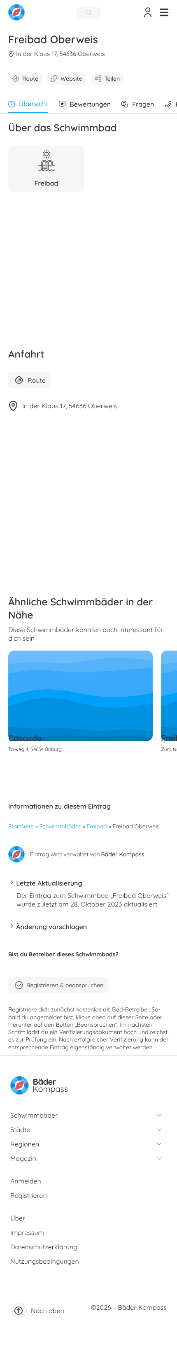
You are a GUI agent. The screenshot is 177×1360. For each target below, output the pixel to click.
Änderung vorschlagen (51, 927)
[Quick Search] (88, 12)
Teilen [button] (112, 78)
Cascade (25, 738)
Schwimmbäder (60, 826)
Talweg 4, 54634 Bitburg (35, 749)
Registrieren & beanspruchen (64, 985)
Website (71, 78)
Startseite (21, 826)
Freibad (96, 826)
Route (30, 78)
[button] (164, 12)
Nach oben (47, 1311)
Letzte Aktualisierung (49, 883)
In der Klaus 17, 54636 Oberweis (60, 54)
